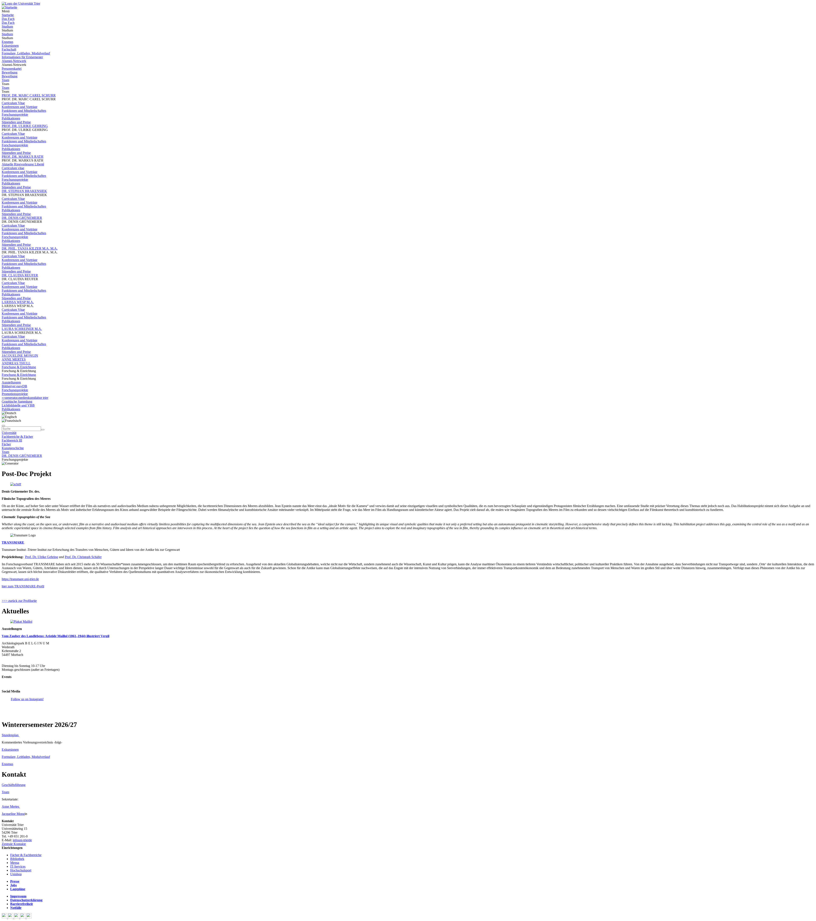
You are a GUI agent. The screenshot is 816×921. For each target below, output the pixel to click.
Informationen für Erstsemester (22, 57)
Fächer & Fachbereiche (25, 855)
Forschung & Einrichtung (19, 367)
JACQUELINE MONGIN (20, 355)
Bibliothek (17, 859)
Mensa (14, 862)
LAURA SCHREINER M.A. (22, 329)
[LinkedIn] (29, 917)
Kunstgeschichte (13, 448)
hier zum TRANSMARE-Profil (23, 586)
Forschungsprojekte (15, 114)
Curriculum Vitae (13, 103)
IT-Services (18, 866)
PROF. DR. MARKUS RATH (22, 156)
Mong (21, 814)
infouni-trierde (22, 840)
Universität (9, 433)
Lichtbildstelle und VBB (18, 405)
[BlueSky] (11, 917)
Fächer (6, 444)
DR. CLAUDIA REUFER (20, 275)
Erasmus (7, 42)
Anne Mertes (11, 806)
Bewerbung (9, 72)
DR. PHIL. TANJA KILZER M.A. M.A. (30, 248)
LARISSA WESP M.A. (18, 302)
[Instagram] (23, 917)
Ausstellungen (11, 382)
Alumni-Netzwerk (14, 61)
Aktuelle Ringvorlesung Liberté (23, 164)
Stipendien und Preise (16, 122)
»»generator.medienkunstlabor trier (25, 397)
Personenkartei (11, 68)
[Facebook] (5, 917)
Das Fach (8, 19)
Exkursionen (10, 45)
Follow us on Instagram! (27, 699)
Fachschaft (9, 49)
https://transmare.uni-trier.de (20, 579)
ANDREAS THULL (16, 363)
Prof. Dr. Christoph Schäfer (83, 557)
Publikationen (11, 118)
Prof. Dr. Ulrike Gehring (41, 557)
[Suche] (3, 425)
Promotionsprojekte (15, 394)
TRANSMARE (13, 542)
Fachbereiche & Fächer (17, 436)
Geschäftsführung (14, 785)
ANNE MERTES (14, 359)
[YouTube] (17, 917)
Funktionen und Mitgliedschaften (24, 110)
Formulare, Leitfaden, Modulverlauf (26, 53)
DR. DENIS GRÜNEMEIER (22, 218)
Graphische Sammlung (17, 401)
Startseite (8, 15)
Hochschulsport (20, 870)
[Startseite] (21, 3)
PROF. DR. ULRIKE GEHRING (25, 126)
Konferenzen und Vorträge (19, 107)
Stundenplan (10, 735)
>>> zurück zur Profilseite (19, 601)
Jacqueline (9, 814)
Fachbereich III (12, 440)
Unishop (16, 874)
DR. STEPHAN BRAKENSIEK (24, 191)
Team (5, 80)
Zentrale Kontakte (14, 844)
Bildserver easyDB (14, 386)
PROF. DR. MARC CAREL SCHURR (29, 95)
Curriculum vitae (13, 168)
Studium (7, 26)
